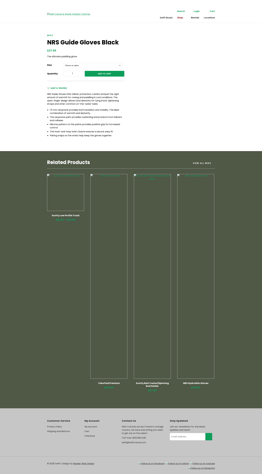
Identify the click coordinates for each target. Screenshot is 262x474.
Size (49, 65)
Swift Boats (166, 17)
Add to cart (104, 74)
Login (197, 11)
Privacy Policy (54, 426)
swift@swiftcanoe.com (134, 442)
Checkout (89, 435)
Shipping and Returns (58, 431)
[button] (57, 88)
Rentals (195, 17)
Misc (50, 35)
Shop (180, 17)
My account (90, 426)
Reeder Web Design (83, 463)
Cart (212, 11)
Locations (209, 17)
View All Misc (202, 163)
